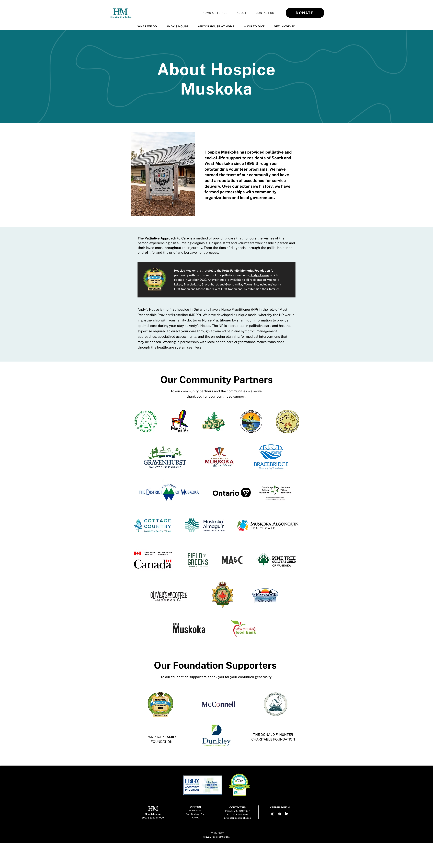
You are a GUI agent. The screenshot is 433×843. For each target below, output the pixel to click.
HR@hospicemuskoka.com (253, 768)
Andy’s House (259, 275)
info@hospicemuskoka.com (237, 818)
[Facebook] (280, 814)
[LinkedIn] (287, 814)
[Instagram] (273, 814)
